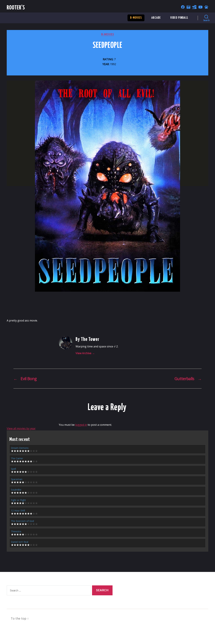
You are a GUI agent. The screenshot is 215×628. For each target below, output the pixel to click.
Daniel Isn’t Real (19, 541)
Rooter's (16, 8)
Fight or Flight (18, 500)
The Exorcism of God (22, 521)
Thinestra (16, 531)
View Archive (85, 353)
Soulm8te (16, 489)
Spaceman (16, 479)
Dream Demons (20, 447)
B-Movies (136, 17)
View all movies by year (21, 428)
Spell (13, 468)
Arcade (156, 17)
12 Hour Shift (18, 510)
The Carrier (17, 458)
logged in (81, 425)
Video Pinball (179, 17)
